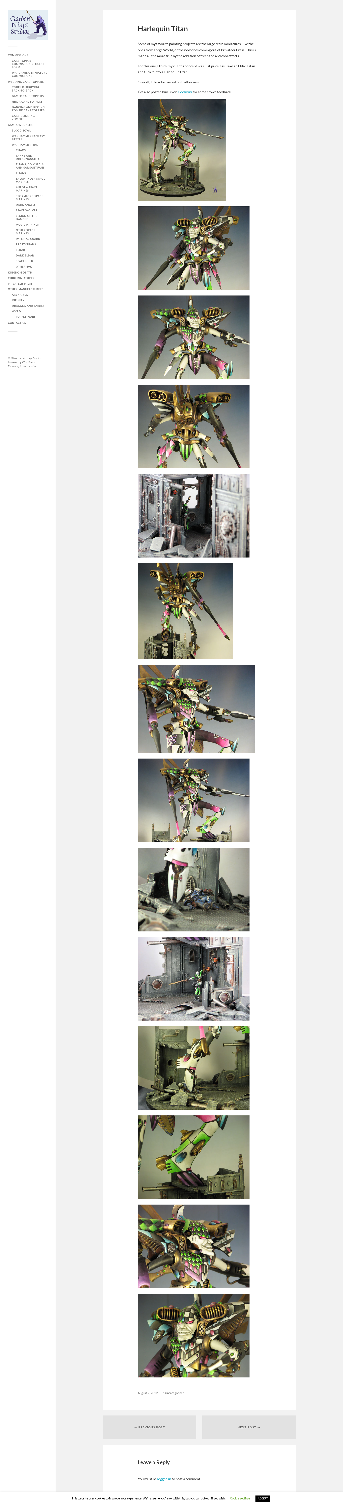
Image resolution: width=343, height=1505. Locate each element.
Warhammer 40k (25, 144)
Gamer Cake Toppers (28, 96)
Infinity (18, 300)
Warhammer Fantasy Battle (28, 137)
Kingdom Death (20, 272)
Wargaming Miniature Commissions (29, 74)
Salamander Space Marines (30, 180)
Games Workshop (21, 125)
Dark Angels (26, 204)
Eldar (20, 250)
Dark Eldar (25, 255)
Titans (21, 173)
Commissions (18, 55)
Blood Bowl (21, 130)
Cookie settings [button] (240, 1498)
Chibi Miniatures (21, 278)
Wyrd (16, 311)
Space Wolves (26, 210)
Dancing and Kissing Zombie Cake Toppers (28, 109)
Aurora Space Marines (27, 189)
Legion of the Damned (26, 217)
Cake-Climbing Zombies (23, 117)
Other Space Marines (25, 232)
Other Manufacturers (25, 289)
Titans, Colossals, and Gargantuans (30, 166)
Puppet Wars (26, 316)
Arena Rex (20, 294)
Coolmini (185, 92)
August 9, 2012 (148, 1393)
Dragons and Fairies (28, 305)
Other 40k (24, 266)
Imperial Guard (28, 238)
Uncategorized (174, 1393)
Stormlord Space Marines (29, 197)
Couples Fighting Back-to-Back (25, 89)
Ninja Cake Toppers (27, 101)
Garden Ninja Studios (29, 358)
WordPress (28, 362)
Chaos (21, 150)
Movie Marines (27, 224)
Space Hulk (24, 261)
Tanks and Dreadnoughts (28, 157)
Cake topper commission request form (28, 64)
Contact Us (17, 322)
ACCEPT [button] (263, 1498)
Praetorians (26, 244)
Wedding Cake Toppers (26, 81)
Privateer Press (20, 283)
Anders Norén (28, 366)
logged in (164, 1479)
